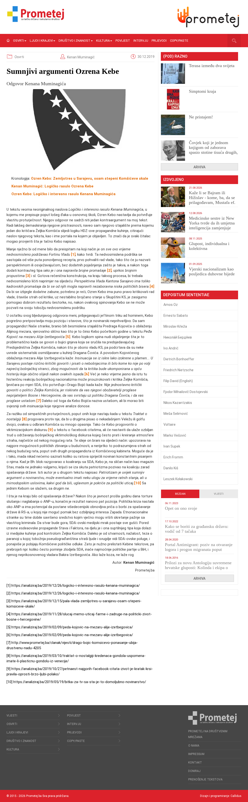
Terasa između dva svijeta (211, 65)
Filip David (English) (178, 381)
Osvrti (18, 40)
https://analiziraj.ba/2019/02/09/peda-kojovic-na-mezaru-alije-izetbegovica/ (72, 627)
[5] (8, 627)
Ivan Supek (171, 446)
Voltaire (169, 424)
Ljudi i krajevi (41, 40)
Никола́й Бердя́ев (177, 337)
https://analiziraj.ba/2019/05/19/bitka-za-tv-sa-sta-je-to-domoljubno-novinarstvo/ (79, 682)
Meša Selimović (175, 414)
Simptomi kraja (202, 91)
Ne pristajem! (201, 117)
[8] (8, 656)
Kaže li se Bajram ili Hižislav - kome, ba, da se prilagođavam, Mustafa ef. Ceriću (212, 200)
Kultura (103, 40)
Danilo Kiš (170, 468)
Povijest (123, 40)
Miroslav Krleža (175, 326)
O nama (193, 745)
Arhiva (199, 167)
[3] (8, 601)
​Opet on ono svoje (181, 508)
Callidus (236, 796)
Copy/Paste (179, 40)
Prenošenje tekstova (205, 779)
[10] (9, 682)
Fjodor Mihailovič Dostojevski (185, 392)
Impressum (196, 754)
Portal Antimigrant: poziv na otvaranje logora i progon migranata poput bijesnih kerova (198, 549)
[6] (8, 635)
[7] (8, 642)
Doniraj (194, 771)
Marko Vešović (174, 435)
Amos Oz (170, 305)
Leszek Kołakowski (178, 479)
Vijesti (219, 493)
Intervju (140, 40)
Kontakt (195, 762)
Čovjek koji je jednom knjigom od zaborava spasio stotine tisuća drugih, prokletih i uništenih (213, 150)
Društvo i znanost (74, 40)
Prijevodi (159, 40)
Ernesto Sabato (175, 315)
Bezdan (180, 493)
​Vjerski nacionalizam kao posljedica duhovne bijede (212, 271)
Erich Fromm (173, 457)
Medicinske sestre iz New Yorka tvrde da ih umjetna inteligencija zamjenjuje (212, 223)
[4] (8, 614)
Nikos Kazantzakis (177, 403)
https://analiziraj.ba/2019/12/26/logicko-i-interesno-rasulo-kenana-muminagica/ (75, 585)
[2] (8, 593)
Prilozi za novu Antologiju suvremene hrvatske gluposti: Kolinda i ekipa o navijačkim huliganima (198, 567)
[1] (8, 585)
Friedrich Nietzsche (178, 370)
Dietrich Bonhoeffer (178, 359)
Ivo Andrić (170, 348)
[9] (8, 669)
